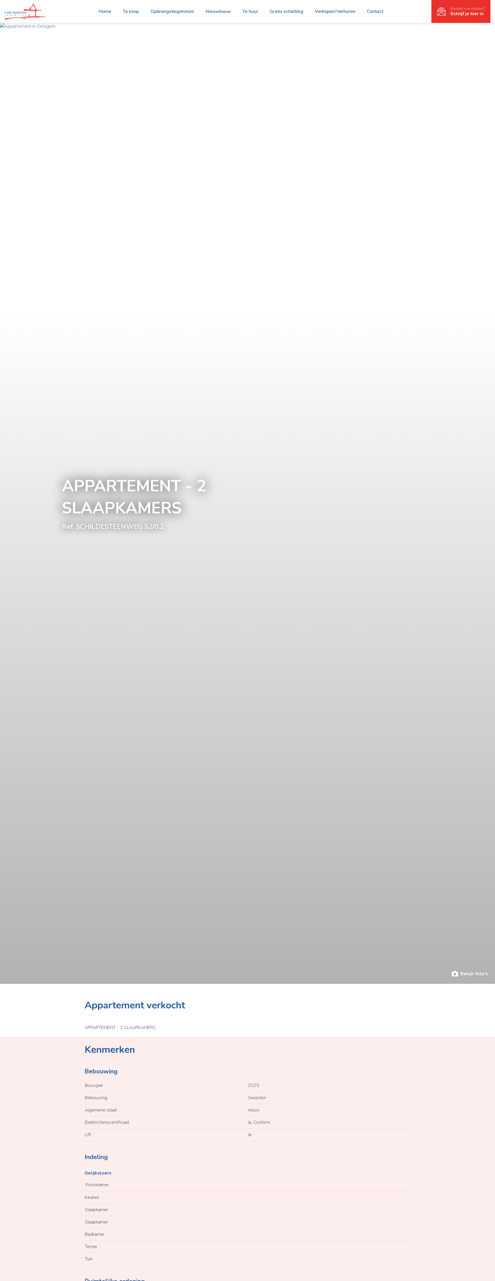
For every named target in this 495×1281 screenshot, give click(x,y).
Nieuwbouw (218, 11)
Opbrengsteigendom (172, 11)
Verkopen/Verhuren (335, 11)
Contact (375, 11)
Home (105, 11)
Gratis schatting (286, 11)
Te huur (250, 11)
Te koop (131, 11)
